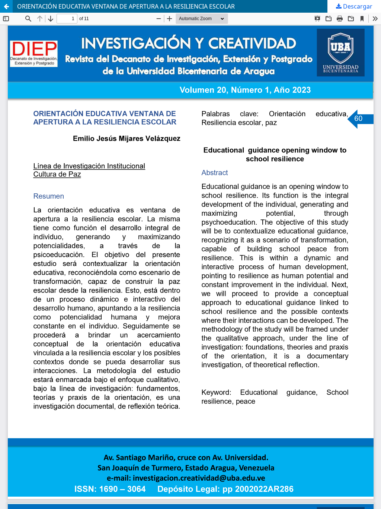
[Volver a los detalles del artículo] (6, 6)
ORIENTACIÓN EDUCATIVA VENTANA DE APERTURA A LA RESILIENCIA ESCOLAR (126, 6)
